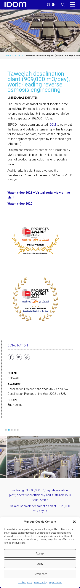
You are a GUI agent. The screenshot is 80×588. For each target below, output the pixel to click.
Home (8, 55)
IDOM (52, 124)
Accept (40, 553)
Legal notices (55, 582)
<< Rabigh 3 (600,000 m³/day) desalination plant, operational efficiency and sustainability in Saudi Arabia (40, 495)
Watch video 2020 (19, 203)
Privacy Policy (40, 582)
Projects (19, 55)
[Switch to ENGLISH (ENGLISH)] (53, 5)
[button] (74, 522)
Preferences (40, 574)
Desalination (18, 345)
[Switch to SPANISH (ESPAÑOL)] (48, 5)
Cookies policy (25, 582)
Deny (40, 563)
